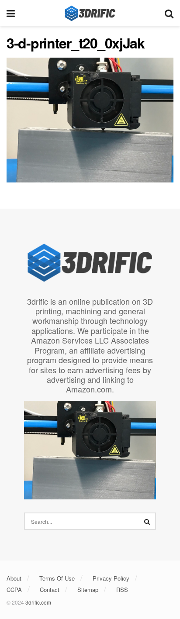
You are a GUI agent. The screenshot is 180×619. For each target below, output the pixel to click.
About (14, 578)
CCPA (14, 589)
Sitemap (87, 589)
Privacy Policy (111, 578)
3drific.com (38, 602)
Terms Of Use (57, 578)
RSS (122, 589)
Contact (49, 589)
